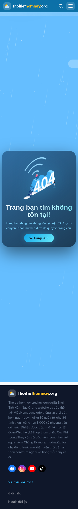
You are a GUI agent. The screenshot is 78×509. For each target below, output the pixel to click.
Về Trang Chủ (39, 238)
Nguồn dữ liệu (17, 502)
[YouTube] (32, 468)
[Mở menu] (70, 6)
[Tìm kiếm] (61, 6)
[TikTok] (42, 468)
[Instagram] (22, 468)
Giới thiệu (14, 493)
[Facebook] (12, 468)
